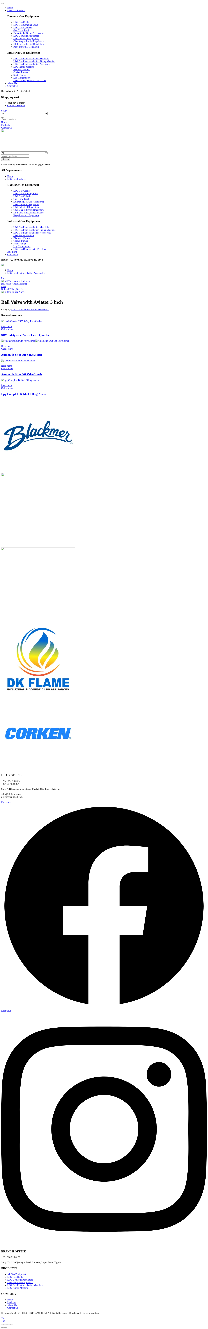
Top (3, 1318)
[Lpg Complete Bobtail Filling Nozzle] (20, 380)
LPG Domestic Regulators (26, 35)
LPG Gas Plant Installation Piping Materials (34, 61)
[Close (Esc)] (11, 1324)
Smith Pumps (19, 75)
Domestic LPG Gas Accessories (28, 33)
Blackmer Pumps (21, 69)
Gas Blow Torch (21, 30)
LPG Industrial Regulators (26, 38)
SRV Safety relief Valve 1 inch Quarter (25, 335)
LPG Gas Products (16, 10)
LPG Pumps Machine (23, 66)
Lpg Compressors (21, 77)
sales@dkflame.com (11, 794)
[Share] (8, 1324)
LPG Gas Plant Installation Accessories (32, 64)
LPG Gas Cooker (21, 22)
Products (11, 1302)
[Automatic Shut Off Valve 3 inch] (35, 341)
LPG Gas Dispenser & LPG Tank (29, 80)
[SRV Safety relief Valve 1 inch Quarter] (21, 321)
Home (10, 7)
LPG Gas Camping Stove (25, 25)
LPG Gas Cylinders (22, 27)
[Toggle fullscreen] (5, 1324)
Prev (3, 278)
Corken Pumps (20, 72)
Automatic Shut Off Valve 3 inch (21, 354)
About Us (12, 83)
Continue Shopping (16, 105)
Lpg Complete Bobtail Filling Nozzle (24, 394)
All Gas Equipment (16, 1274)
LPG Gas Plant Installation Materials (31, 58)
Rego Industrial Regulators (26, 46)
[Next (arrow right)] (5, 1327)
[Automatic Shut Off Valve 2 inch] (18, 360)
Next (3, 286)
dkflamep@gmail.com (12, 797)
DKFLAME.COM (37, 1313)
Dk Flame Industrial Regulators (28, 44)
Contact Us (12, 86)
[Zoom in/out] (2, 1324)
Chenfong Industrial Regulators (28, 41)
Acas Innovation (91, 1313)
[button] (4, 110)
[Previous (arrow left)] (2, 1327)
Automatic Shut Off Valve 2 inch (21, 374)
